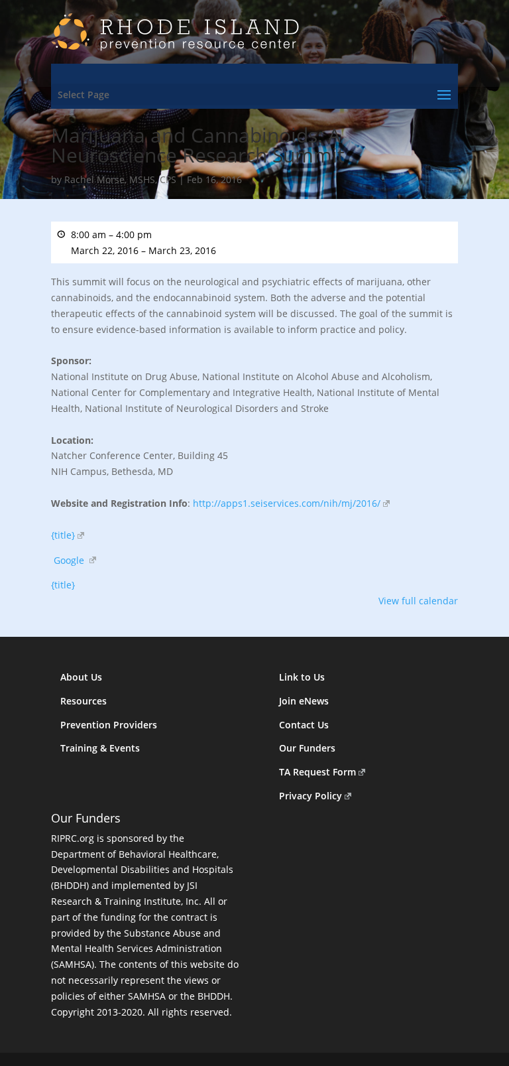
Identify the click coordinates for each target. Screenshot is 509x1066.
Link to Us (302, 677)
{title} (63, 535)
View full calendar (418, 600)
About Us (81, 677)
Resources (83, 701)
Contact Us (304, 724)
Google (69, 560)
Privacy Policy (310, 795)
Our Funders (307, 748)
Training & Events (100, 748)
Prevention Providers (108, 724)
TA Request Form (317, 772)
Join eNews (304, 701)
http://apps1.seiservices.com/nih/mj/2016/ (286, 503)
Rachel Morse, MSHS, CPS (120, 179)
